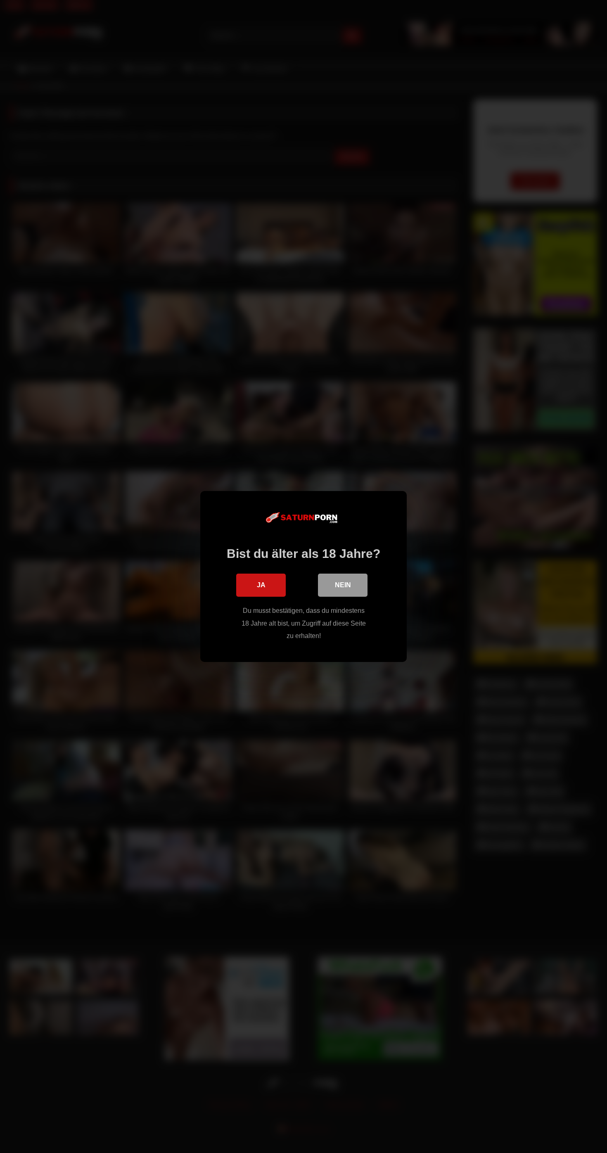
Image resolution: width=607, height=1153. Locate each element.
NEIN (343, 584)
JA (261, 584)
